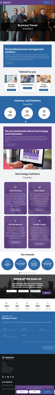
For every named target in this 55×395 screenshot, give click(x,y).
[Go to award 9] (33, 272)
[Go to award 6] (28, 272)
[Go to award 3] (23, 272)
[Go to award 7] (30, 272)
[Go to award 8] (31, 272)
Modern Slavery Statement (7, 369)
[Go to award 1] (19, 272)
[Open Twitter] (5, 377)
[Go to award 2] (21, 272)
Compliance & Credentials (7, 368)
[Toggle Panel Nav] (52, 2)
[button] (25, 121)
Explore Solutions (11, 144)
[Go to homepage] (5, 2)
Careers (3, 362)
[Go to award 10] (35, 272)
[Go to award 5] (26, 272)
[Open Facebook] (3, 377)
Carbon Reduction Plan (7, 371)
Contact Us (46, 2)
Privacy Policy (5, 366)
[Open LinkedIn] (8, 377)
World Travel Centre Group (7, 385)
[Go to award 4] (24, 272)
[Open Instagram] (10, 377)
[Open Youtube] (13, 377)
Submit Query (48, 347)
